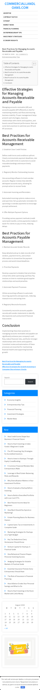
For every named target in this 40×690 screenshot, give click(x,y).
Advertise (7, 13)
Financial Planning (11, 29)
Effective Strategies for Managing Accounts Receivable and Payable (19, 68)
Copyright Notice (10, 17)
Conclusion (8, 83)
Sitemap (6, 21)
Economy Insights (10, 40)
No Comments (22, 54)
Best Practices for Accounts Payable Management (16, 78)
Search (7, 377)
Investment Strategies (12, 36)
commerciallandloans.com (20, 5)
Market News (8, 25)
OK (23, 687)
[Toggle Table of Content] (32, 64)
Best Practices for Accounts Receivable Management (17, 73)
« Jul (6, 628)
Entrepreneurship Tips (12, 33)
